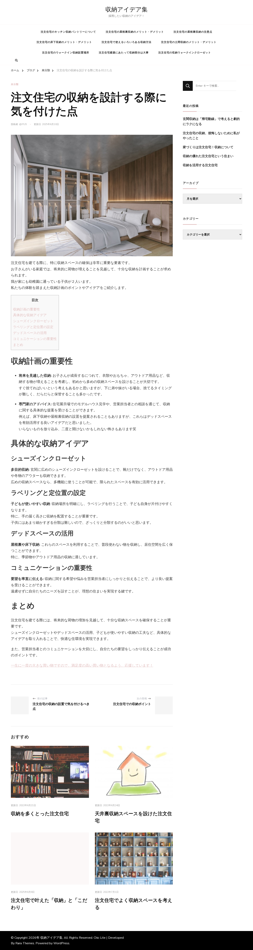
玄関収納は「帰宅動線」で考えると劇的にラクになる (211, 121)
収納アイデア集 (126, 10)
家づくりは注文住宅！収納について (208, 147)
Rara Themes (24, 943)
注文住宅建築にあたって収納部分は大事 (124, 52)
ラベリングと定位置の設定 (33, 327)
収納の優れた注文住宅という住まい (208, 156)
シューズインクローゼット (33, 321)
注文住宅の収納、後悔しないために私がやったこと (211, 135)
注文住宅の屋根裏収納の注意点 (193, 32)
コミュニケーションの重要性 (35, 339)
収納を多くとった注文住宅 (40, 813)
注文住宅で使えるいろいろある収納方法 (126, 42)
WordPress (61, 943)
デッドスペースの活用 (30, 333)
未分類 (15, 84)
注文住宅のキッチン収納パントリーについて (68, 32)
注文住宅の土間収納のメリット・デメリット (188, 42)
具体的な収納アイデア (30, 315)
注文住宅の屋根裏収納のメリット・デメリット (135, 32)
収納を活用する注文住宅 (200, 165)
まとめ (18, 345)
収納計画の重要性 (26, 309)
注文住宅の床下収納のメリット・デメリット (64, 42)
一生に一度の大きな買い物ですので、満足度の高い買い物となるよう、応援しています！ (82, 665)
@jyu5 (23, 124)
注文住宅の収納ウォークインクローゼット (184, 52)
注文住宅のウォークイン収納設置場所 (65, 52)
